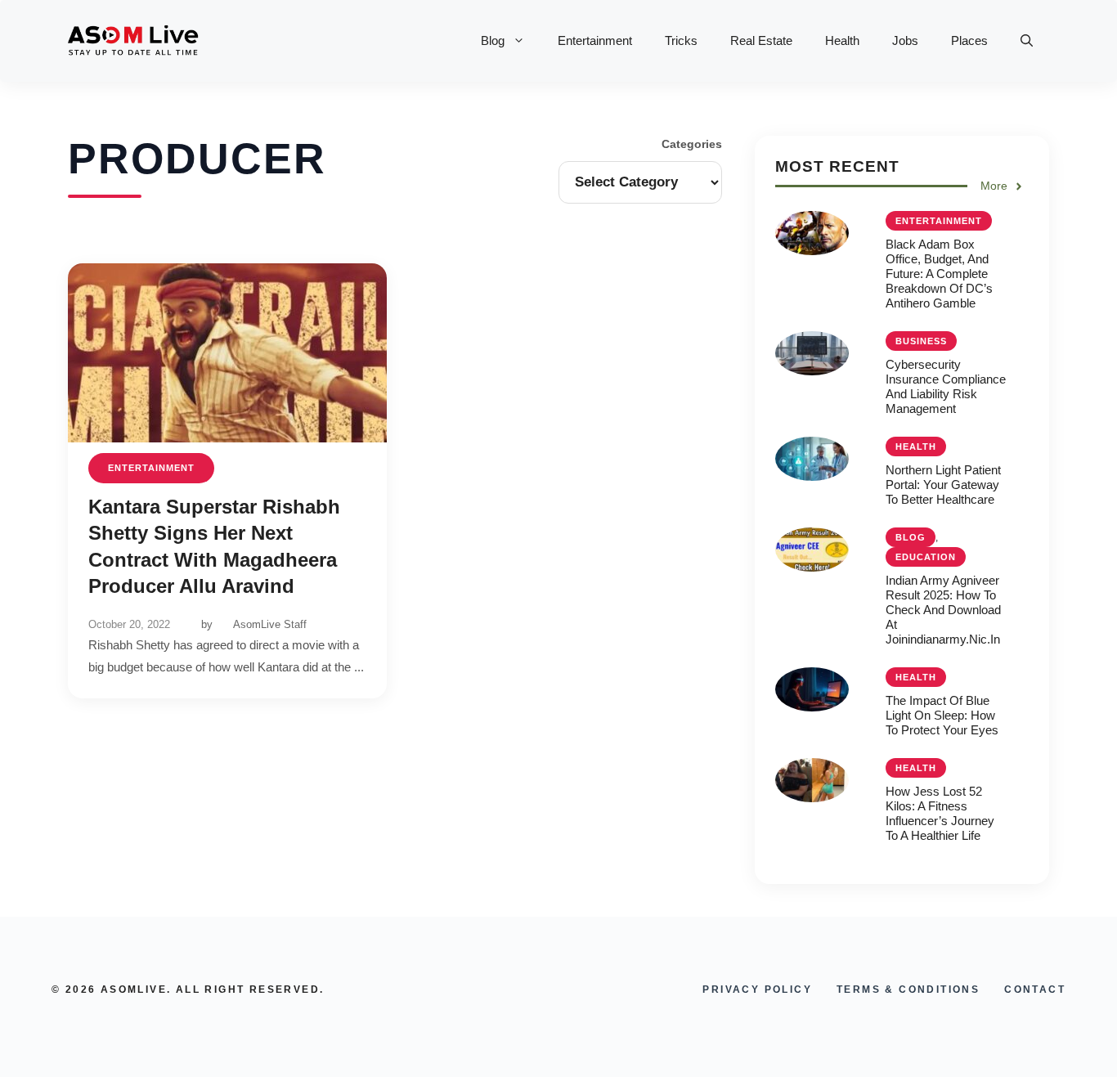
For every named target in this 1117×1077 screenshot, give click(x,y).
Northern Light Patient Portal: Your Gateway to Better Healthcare (943, 484)
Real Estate (761, 40)
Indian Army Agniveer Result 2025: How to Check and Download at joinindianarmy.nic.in (943, 609)
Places (969, 40)
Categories (692, 143)
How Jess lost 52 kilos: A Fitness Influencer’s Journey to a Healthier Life (940, 813)
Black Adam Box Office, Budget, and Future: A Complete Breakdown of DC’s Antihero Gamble (939, 273)
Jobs (905, 40)
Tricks (681, 40)
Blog (493, 40)
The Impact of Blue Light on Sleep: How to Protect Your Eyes (942, 715)
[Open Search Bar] (1026, 40)
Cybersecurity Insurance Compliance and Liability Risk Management (946, 386)
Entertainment (595, 40)
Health (842, 40)
